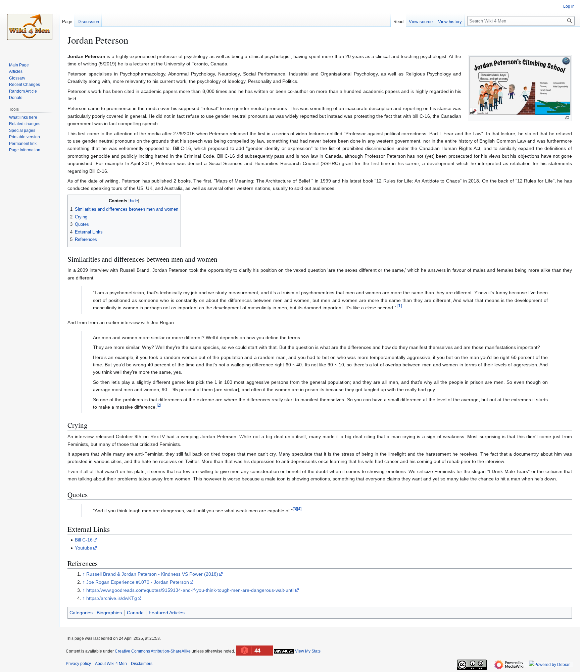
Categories (81, 612)
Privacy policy (78, 663)
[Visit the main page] (29, 27)
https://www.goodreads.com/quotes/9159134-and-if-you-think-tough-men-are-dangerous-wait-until (190, 590)
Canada (135, 612)
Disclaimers (141, 663)
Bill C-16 (84, 539)
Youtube (83, 548)
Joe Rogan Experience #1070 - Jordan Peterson (137, 582)
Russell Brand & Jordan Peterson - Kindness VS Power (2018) (152, 574)
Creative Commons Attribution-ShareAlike (153, 651)
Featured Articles (167, 612)
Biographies (109, 612)
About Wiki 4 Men (111, 663)
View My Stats (308, 651)
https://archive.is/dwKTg (111, 598)
